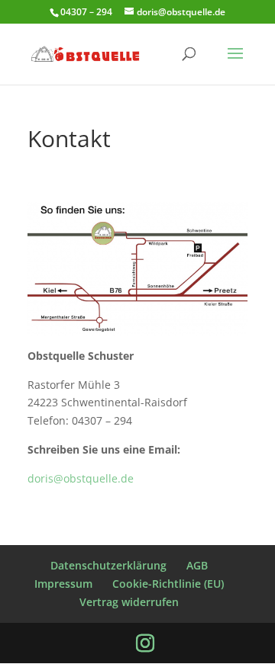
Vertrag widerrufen (129, 602)
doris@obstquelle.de (81, 478)
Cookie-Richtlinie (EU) (168, 583)
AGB (197, 565)
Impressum (63, 583)
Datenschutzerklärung (108, 565)
